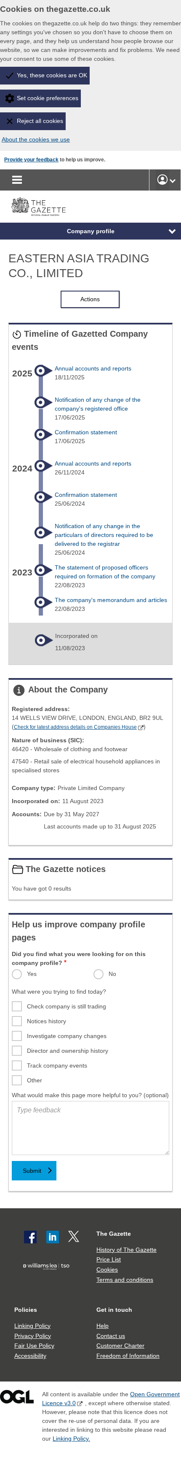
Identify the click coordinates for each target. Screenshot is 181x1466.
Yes (32, 973)
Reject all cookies (40, 120)
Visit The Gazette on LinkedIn (52, 1237)
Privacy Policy (32, 1335)
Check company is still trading (66, 1006)
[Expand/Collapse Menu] (166, 231)
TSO (48, 1281)
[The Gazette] (38, 206)
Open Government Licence (17, 1398)
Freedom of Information (128, 1355)
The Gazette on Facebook (30, 1237)
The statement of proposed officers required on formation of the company (105, 572)
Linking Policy (32, 1325)
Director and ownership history (67, 1050)
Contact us (110, 1335)
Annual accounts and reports (93, 368)
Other (34, 1080)
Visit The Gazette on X (74, 1237)
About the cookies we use (36, 139)
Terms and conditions (124, 1279)
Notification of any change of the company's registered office (98, 404)
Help (102, 1325)
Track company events (57, 1065)
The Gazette (113, 1233)
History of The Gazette (126, 1249)
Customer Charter (120, 1345)
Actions (90, 299)
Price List (108, 1259)
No (112, 973)
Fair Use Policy (34, 1345)
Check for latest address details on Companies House (75, 727)
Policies (25, 1309)
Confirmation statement (86, 432)
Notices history (46, 1021)
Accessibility (30, 1355)
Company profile (90, 231)
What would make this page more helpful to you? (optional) (90, 1095)
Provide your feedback (31, 160)
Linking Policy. (71, 1438)
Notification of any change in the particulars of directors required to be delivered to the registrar (104, 535)
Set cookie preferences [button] (47, 98)
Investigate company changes (66, 1036)
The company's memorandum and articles (111, 600)
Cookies (107, 1269)
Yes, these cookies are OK (52, 75)
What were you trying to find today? (59, 991)
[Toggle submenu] (172, 180)
